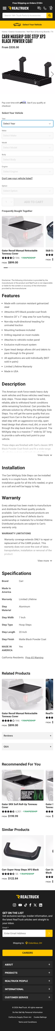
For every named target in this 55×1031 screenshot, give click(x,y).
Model (4, 143)
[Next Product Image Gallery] (52, 74)
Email (5, 928)
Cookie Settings (40, 1017)
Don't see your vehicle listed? (17, 178)
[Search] (49, 15)
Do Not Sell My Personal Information (28, 1012)
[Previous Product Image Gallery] (3, 74)
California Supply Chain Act (20, 1017)
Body (4, 155)
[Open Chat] (39, 8)
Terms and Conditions (27, 1022)
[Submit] (49, 933)
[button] (27, 964)
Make (4, 131)
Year (4, 119)
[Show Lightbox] (27, 73)
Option (4, 186)
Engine (4, 167)
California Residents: (22, 657)
